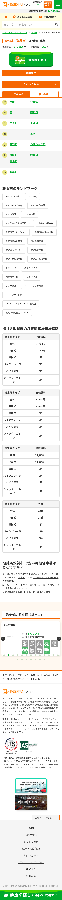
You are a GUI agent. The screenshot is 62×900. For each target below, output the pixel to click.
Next (59, 639)
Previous (3, 639)
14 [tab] (17, 659)
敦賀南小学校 (12, 276)
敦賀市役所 (11, 214)
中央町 (13, 123)
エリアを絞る (16, 94)
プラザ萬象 (11, 285)
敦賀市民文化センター (16, 232)
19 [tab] (40, 659)
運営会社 (31, 869)
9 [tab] (40, 655)
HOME (31, 828)
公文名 (34, 102)
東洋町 (34, 123)
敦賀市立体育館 (38, 205)
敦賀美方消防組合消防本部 (18, 223)
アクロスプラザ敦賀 (33, 285)
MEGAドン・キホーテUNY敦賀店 (21, 303)
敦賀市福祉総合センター (17, 312)
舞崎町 (13, 155)
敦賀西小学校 (30, 267)
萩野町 (13, 144)
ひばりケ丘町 (37, 144)
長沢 (32, 133)
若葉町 (13, 172)
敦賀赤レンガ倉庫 (14, 205)
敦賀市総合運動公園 (44, 232)
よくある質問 (31, 841)
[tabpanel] (31, 639)
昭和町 (34, 112)
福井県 (34, 32)
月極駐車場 (11, 588)
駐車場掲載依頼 (31, 848)
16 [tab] (26, 659)
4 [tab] (17, 655)
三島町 (13, 161)
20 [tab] (44, 659)
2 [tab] (8, 655)
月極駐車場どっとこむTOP (14, 32)
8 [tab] (35, 655)
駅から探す (45, 94)
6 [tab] (26, 655)
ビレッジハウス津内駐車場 (45, 577)
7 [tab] (31, 655)
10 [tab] (44, 655)
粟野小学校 (32, 276)
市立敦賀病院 (37, 241)
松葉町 (34, 155)
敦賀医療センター (14, 249)
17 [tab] (31, 659)
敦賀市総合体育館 (14, 241)
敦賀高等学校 (37, 249)
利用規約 (31, 876)
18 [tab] (35, 659)
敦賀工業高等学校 (14, 258)
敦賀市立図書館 (46, 223)
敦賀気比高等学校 (39, 258)
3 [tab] (13, 655)
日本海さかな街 (13, 196)
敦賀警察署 (29, 214)
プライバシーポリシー (31, 862)
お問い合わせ (31, 855)
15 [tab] (22, 659)
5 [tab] (22, 655)
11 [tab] (49, 655)
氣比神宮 (33, 196)
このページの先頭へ (44, 817)
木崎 (12, 102)
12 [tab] (53, 655)
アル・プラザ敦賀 (14, 294)
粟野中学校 (11, 267)
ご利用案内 (31, 834)
